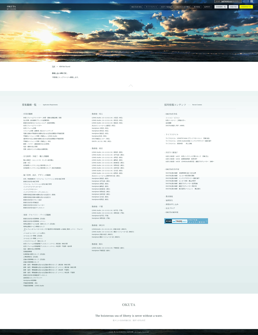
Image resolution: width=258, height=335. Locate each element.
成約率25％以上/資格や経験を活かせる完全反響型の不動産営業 (43, 139)
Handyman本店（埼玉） (100, 136)
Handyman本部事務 (29, 280)
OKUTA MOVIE (172, 212)
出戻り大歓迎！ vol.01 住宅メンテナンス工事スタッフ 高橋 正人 (187, 156)
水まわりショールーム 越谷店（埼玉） (104, 125)
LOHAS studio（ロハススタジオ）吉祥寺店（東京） (108, 168)
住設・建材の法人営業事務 (31, 249)
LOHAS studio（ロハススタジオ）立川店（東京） (108, 170)
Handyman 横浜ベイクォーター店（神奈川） (106, 237)
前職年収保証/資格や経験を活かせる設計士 (37, 197)
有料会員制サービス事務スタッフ (34, 226)
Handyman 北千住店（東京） (101, 181)
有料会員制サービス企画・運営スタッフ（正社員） (39, 224)
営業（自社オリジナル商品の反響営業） (36, 149)
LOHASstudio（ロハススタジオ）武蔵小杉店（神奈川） (109, 229)
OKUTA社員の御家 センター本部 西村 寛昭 (180, 176)
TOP (53, 66)
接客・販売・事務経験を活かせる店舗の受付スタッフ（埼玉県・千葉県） (46, 270)
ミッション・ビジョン (173, 118)
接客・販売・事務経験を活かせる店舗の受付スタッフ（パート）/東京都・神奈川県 (49, 267)
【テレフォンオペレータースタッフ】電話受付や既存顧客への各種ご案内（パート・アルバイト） (53, 229)
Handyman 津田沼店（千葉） (101, 218)
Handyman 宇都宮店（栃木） (101, 250)
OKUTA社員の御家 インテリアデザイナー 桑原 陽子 (182, 178)
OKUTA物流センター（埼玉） (101, 139)
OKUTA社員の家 (172, 169)
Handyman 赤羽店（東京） (100, 184)
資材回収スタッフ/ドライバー (32, 278)
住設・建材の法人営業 (30, 146)
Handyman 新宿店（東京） (100, 178)
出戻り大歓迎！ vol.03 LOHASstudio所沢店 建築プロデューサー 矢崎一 (190, 161)
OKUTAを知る (136, 7)
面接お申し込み (172, 204)
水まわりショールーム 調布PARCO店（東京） (106, 176)
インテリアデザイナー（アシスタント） (36, 192)
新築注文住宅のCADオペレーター (34, 205)
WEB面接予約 (246, 7)
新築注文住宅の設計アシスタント (34, 208)
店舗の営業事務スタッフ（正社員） (34, 259)
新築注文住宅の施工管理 (31, 181)
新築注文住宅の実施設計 (31, 202)
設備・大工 (26, 163)
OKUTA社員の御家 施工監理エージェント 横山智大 (183, 189)
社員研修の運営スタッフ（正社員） (34, 254)
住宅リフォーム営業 (29, 128)
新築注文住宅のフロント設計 (32, 200)
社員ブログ (170, 208)
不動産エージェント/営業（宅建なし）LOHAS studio (40, 136)
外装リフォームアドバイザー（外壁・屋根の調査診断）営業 (42, 118)
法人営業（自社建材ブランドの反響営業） (36, 120)
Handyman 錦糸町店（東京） (101, 189)
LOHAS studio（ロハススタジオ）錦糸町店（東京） (108, 163)
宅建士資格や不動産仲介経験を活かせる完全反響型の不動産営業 (43, 133)
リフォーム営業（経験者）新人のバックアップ (38, 131)
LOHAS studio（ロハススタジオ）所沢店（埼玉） (108, 120)
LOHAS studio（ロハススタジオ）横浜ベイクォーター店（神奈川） (113, 232)
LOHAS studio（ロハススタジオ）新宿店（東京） (108, 152)
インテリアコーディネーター (32, 187)
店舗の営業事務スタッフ (31, 262)
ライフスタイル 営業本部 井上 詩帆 (179, 143)
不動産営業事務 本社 (30, 283)
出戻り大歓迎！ (166, 7)
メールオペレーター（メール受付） (34, 233)
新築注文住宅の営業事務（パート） (34, 221)
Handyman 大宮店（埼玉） (100, 128)
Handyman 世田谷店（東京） (101, 191)
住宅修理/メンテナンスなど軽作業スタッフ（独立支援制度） (42, 168)
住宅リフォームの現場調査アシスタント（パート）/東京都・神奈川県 (45, 244)
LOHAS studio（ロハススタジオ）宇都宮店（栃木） (108, 248)
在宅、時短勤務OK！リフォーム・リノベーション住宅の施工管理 (44, 179)
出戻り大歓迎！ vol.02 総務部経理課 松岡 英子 (181, 159)
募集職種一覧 (221, 7)
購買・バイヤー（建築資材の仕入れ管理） (36, 144)
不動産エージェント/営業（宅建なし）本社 (37, 141)
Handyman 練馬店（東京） (100, 186)
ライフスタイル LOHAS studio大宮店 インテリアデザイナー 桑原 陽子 (188, 141)
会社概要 (168, 123)
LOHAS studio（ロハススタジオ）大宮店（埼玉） (108, 118)
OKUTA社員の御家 (183, 7)
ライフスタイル (151, 7)
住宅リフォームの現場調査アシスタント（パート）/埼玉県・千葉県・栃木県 (47, 246)
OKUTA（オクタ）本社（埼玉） (102, 141)
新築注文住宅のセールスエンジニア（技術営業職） (39, 123)
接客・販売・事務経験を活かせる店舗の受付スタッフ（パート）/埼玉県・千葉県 (49, 272)
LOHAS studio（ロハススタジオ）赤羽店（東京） (108, 157)
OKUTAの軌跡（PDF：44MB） (175, 125)
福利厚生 (207, 7)
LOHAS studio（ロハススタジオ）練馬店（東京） (108, 160)
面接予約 (233, 7)
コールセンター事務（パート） (33, 238)
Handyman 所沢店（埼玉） (100, 131)
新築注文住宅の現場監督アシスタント (35, 275)
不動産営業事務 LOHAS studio (33, 286)
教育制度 (197, 7)
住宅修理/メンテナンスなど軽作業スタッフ (37, 165)
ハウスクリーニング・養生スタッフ (34, 241)
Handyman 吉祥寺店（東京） (101, 194)
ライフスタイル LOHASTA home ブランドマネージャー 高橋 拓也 (187, 138)
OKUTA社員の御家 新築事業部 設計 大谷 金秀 (181, 173)
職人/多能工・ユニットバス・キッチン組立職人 (38, 160)
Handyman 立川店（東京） (100, 197)
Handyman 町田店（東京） (100, 199)
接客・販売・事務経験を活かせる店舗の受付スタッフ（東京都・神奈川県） (47, 265)
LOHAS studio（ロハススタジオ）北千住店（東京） (108, 155)
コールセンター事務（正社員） (33, 236)
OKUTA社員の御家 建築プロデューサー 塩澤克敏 (182, 183)
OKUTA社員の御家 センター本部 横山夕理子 (181, 181)
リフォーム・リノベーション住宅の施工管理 (37, 184)
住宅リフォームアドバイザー (32, 125)
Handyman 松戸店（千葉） (100, 216)
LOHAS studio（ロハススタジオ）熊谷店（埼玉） (108, 123)
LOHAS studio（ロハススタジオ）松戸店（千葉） (108, 210)
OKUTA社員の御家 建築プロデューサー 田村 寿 (181, 186)
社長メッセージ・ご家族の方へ (175, 120)
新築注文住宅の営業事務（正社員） (34, 219)
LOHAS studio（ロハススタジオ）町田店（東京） (108, 173)
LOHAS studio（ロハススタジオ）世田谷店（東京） (108, 165)
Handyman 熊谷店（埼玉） (100, 133)
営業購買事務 (27, 251)
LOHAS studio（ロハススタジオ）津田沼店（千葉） (108, 213)
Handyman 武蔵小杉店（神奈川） (103, 234)
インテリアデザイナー (30, 189)
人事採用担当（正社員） (31, 257)
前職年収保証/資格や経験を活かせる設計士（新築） (39, 195)
